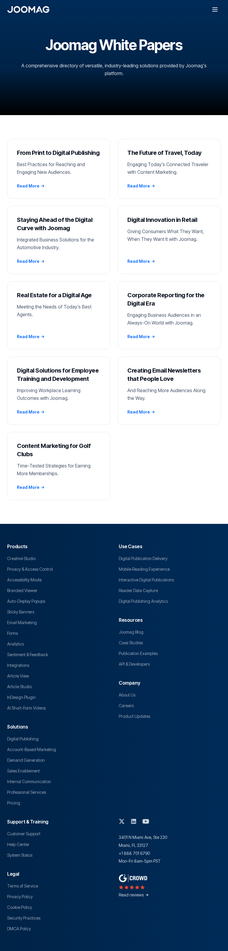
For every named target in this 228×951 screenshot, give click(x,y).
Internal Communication (29, 781)
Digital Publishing (23, 738)
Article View (18, 675)
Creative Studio (21, 558)
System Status (19, 855)
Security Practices (23, 917)
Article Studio (19, 686)
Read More (28, 185)
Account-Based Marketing (31, 749)
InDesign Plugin (21, 697)
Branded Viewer (22, 590)
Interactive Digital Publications (146, 579)
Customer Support (23, 833)
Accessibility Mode (24, 579)
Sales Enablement (23, 770)
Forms (12, 633)
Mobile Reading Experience (144, 569)
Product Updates (134, 716)
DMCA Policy (19, 928)
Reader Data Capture (138, 590)
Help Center (18, 844)
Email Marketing (22, 622)
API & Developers (134, 664)
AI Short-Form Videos (26, 707)
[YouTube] (145, 821)
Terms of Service (22, 885)
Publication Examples (138, 653)
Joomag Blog (131, 631)
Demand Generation (26, 760)
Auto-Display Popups (26, 601)
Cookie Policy (19, 907)
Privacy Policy (20, 896)
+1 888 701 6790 (134, 853)
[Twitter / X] (122, 821)
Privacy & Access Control (30, 569)
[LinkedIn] (134, 821)
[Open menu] (215, 9)
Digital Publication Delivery (143, 558)
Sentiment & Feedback (27, 654)
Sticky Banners (20, 611)
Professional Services (26, 792)
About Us (127, 694)
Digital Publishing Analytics (143, 601)
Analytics (15, 643)
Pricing (13, 802)
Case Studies (131, 642)
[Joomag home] (28, 9)
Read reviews (131, 894)
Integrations (18, 665)
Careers (126, 705)
